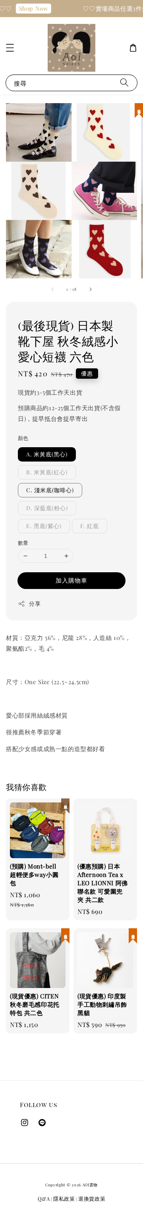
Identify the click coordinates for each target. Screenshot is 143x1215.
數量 (23, 542)
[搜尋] (124, 82)
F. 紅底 (89, 526)
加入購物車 (71, 580)
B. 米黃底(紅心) (47, 472)
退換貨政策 (92, 1198)
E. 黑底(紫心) (44, 526)
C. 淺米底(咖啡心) (50, 490)
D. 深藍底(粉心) (47, 508)
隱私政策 (64, 1198)
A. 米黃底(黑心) (47, 454)
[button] (10, 48)
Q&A (44, 1198)
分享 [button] (35, 603)
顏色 (23, 437)
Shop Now (30, 8)
